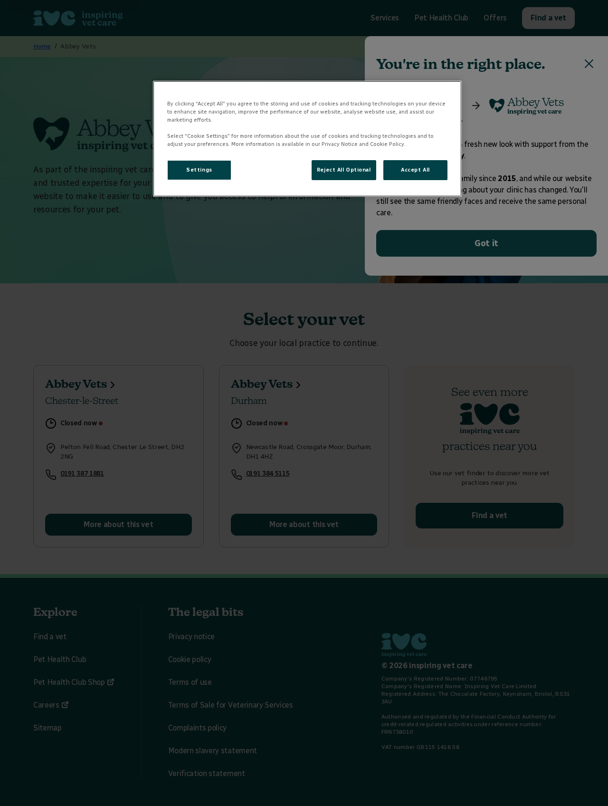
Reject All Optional (344, 169)
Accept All (415, 169)
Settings (199, 169)
